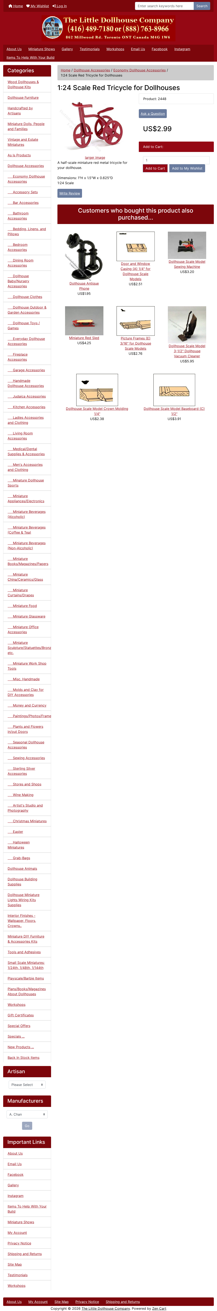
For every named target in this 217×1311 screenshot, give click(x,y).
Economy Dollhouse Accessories (139, 70)
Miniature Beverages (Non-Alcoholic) (27, 545)
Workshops (115, 49)
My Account (17, 1232)
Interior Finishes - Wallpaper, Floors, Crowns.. (22, 920)
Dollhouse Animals (22, 868)
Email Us (138, 49)
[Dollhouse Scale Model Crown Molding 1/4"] (97, 390)
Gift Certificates (21, 1015)
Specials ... (16, 1036)
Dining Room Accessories (20, 262)
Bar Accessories (23, 202)
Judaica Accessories (27, 396)
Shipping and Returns (25, 1254)
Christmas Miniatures (27, 821)
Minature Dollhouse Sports (26, 482)
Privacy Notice (19, 1243)
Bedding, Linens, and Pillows (27, 231)
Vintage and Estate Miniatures (23, 142)
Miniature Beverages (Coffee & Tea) (27, 529)
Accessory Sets (23, 192)
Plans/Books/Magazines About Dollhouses (27, 991)
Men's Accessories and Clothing (25, 467)
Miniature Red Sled (84, 338)
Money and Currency (27, 705)
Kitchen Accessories (26, 407)
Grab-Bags (19, 858)
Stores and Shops (24, 784)
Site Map (15, 1264)
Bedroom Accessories (18, 247)
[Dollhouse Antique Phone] (84, 256)
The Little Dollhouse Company (106, 1308)
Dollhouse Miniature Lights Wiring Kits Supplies (23, 900)
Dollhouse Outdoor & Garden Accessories (27, 310)
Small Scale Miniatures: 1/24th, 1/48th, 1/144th (26, 965)
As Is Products (19, 155)
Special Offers (19, 1026)
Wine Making (20, 795)
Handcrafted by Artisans (20, 110)
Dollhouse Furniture (23, 97)
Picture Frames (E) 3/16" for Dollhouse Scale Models (135, 343)
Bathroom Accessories (18, 215)
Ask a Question (153, 113)
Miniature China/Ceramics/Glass (25, 577)
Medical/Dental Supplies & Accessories (26, 451)
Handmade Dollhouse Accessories (26, 383)
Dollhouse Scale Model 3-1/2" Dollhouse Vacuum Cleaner (187, 351)
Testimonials (90, 49)
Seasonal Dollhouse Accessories (26, 744)
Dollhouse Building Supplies (22, 881)
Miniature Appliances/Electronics (26, 498)
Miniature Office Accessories (23, 629)
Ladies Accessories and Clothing (26, 420)
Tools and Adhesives (24, 952)
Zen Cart (159, 1308)
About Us (14, 49)
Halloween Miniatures (19, 844)
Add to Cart (155, 168)
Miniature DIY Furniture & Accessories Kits (26, 939)
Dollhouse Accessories (92, 70)
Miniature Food (22, 606)
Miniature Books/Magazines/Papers (28, 561)
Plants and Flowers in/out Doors (25, 729)
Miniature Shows (41, 49)
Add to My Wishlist (187, 168)
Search (201, 6)
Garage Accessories (26, 370)
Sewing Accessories (26, 758)
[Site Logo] (108, 28)
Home (17, 6)
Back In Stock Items (23, 1057)
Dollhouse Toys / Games (24, 325)
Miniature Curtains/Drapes (21, 592)
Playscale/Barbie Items (26, 978)
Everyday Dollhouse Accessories (26, 341)
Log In (61, 6)
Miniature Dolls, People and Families (26, 126)
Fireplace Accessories (18, 357)
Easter (15, 831)
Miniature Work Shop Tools (27, 666)
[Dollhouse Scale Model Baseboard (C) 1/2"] (174, 390)
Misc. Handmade (24, 679)
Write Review (69, 193)
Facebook (160, 49)
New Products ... (21, 1047)
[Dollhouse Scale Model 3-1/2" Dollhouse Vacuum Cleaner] (187, 324)
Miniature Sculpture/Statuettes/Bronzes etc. (29, 647)
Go (27, 1126)
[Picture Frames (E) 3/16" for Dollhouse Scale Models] (136, 321)
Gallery (67, 49)
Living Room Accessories (20, 435)
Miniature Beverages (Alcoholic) (27, 514)
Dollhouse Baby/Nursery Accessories (18, 281)
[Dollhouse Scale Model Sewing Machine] (187, 245)
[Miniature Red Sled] (84, 320)
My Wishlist (39, 6)
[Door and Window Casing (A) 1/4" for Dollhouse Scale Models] (136, 246)
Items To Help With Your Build (30, 57)
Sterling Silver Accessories (21, 771)
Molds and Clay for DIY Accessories (26, 692)
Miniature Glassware (26, 616)
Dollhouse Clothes (25, 297)
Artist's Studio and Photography (25, 808)
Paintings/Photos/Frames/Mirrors (29, 716)
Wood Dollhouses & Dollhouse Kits (23, 84)
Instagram (182, 49)
